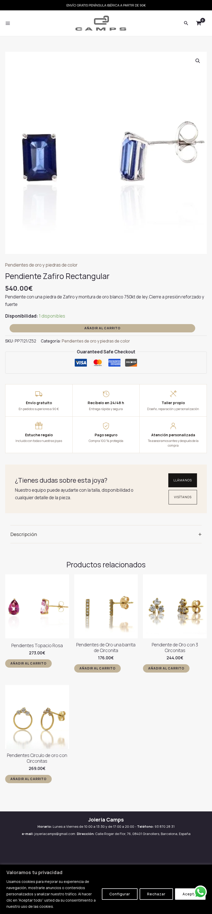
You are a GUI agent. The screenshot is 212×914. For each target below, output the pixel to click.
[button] (197, 61)
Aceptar (190, 893)
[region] (106, 889)
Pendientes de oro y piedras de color (41, 265)
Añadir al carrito (102, 328)
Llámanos (182, 480)
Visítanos (183, 497)
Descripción (106, 534)
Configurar (119, 893)
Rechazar (156, 893)
